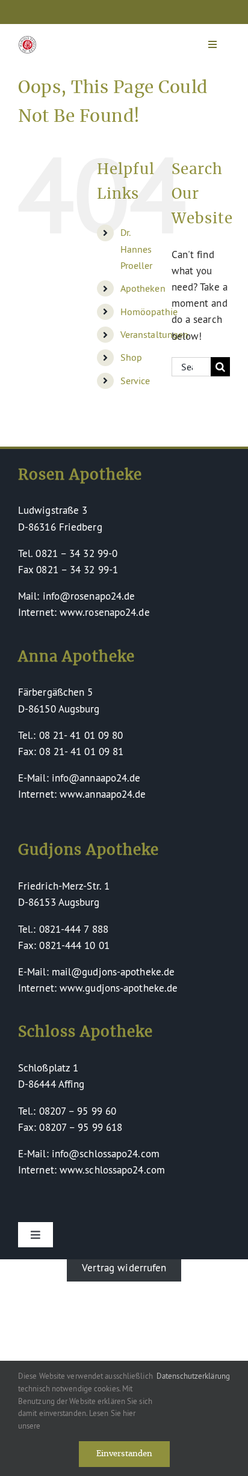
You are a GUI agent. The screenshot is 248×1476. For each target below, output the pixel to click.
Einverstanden (124, 1454)
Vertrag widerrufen (124, 1267)
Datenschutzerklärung (193, 1376)
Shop (131, 357)
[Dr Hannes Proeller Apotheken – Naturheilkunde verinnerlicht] (27, 41)
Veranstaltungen (154, 334)
